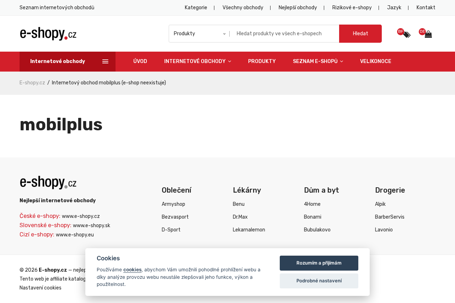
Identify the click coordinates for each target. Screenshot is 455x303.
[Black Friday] (407, 35)
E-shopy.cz (32, 83)
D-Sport (171, 230)
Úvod (140, 61)
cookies (132, 269)
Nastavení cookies (40, 288)
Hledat (360, 34)
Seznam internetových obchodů (57, 8)
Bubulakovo (317, 230)
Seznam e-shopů (316, 61)
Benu (239, 204)
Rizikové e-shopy (352, 8)
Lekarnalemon (249, 230)
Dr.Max (240, 217)
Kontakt (426, 8)
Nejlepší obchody (298, 8)
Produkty (262, 61)
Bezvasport (175, 217)
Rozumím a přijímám (319, 263)
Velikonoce (375, 61)
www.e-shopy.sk (91, 226)
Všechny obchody (243, 8)
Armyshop (173, 204)
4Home (312, 204)
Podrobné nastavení (319, 280)
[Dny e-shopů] (430, 35)
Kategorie (196, 8)
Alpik (380, 204)
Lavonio (384, 230)
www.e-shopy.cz (81, 216)
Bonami (312, 217)
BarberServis (390, 217)
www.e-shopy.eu (75, 235)
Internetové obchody (195, 61)
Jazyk (394, 8)
